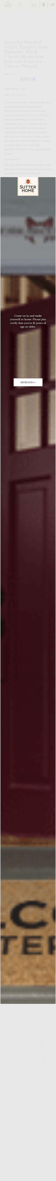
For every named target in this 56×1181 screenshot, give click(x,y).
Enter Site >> (28, 382)
